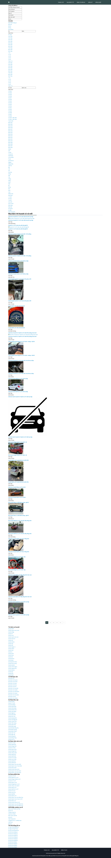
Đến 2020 (10, 124)
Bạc (9, 167)
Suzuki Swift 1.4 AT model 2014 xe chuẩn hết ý (18, 460)
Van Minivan (11, 160)
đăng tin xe (64, 850)
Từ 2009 (10, 111)
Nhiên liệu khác (11, 212)
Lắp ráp (10, 165)
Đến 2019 (10, 126)
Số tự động (10, 29)
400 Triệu (10, 43)
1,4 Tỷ (9, 56)
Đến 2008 (10, 144)
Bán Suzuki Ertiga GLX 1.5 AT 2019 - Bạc (17, 556)
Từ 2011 (10, 107)
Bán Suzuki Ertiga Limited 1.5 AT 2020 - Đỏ (17, 442)
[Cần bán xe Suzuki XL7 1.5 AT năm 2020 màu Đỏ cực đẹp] (21, 218)
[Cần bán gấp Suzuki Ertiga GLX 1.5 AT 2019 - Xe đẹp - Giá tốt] (15, 348)
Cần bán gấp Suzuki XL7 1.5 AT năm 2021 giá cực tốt (19, 279)
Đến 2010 (10, 140)
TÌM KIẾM (10, 21)
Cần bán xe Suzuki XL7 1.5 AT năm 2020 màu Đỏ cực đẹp (20, 216)
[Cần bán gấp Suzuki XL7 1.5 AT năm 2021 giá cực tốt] (15, 289)
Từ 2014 (10, 102)
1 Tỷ (9, 53)
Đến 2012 (10, 137)
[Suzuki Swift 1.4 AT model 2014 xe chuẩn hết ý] (15, 471)
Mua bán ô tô (11, 678)
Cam (9, 192)
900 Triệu (10, 51)
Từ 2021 (10, 91)
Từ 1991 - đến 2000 (12, 119)
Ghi (9, 170)
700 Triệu (10, 48)
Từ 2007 (10, 114)
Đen (9, 188)
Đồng (9, 187)
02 (50, 622)
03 (53, 622)
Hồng (9, 174)
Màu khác (10, 195)
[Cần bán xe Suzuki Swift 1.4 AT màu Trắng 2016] (15, 545)
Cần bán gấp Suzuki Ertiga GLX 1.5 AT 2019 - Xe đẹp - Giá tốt (21, 341)
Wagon (9, 162)
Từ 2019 (10, 94)
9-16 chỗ (10, 202)
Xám (9, 183)
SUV (9, 150)
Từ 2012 (10, 106)
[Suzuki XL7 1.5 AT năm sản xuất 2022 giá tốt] (18, 227)
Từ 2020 (10, 92)
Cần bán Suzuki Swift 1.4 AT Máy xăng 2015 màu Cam (20, 575)
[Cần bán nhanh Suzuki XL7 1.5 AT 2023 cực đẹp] (15, 608)
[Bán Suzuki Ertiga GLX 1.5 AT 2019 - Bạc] (15, 563)
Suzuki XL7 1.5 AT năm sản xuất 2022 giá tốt (18, 225)
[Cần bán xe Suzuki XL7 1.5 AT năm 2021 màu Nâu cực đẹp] (15, 366)
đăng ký (90, 2)
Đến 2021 (10, 122)
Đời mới (10, 24)
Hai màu (10, 172)
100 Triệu (10, 36)
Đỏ (9, 185)
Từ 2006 (10, 116)
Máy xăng (10, 205)
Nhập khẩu (10, 164)
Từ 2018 (10, 96)
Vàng (9, 180)
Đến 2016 (10, 131)
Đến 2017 (10, 129)
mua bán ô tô (70, 2)
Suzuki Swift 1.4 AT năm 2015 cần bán (16, 306)
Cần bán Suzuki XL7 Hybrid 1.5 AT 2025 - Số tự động (19, 234)
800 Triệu (10, 49)
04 (57, 622)
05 (60, 622)
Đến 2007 (10, 145)
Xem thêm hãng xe (12, 22)
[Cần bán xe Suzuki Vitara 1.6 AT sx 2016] (15, 492)
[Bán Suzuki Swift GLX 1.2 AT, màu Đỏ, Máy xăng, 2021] (15, 527)
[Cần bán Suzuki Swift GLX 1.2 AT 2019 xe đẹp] (15, 385)
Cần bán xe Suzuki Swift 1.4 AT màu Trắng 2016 (18, 538)
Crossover (10, 154)
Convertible (11, 157)
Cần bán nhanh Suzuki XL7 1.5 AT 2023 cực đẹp (18, 601)
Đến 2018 (10, 127)
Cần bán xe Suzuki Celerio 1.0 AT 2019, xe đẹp (18, 261)
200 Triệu (10, 39)
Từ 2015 (10, 101)
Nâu (9, 175)
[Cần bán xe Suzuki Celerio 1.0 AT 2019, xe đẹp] (15, 267)
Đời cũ (9, 26)
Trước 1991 (10, 121)
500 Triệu (10, 44)
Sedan (9, 149)
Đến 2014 (10, 134)
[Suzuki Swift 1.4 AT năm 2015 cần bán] (15, 316)
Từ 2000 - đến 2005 (12, 117)
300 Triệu (10, 41)
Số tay (9, 27)
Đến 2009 (10, 142)
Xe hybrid (10, 208)
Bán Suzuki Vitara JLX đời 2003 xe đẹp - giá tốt (18, 502)
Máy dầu (10, 207)
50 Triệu (10, 34)
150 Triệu (10, 38)
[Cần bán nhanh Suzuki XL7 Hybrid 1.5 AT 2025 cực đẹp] (27, 416)
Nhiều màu (10, 193)
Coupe (9, 152)
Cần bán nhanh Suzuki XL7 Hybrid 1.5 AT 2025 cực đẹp (20, 396)
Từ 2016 (10, 99)
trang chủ (61, 2)
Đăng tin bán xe (81, 2)
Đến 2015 (10, 132)
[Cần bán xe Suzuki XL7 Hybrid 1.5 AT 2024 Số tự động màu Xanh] (23, 334)
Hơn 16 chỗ (10, 203)
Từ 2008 (10, 112)
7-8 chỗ (10, 200)
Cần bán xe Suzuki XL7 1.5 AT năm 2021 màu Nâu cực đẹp (21, 360)
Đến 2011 (10, 139)
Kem (9, 190)
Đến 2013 (10, 135)
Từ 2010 (10, 109)
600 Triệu (10, 46)
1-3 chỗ (10, 197)
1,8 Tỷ (9, 59)
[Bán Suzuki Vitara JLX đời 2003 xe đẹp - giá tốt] (15, 508)
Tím (9, 177)
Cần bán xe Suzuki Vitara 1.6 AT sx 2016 (17, 487)
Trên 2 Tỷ (10, 61)
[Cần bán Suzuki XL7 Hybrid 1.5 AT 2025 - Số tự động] (15, 244)
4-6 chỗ (10, 198)
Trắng (9, 178)
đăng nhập (98, 2)
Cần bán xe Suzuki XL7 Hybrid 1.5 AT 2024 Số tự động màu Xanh (22, 332)
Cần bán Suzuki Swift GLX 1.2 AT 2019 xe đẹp (18, 378)
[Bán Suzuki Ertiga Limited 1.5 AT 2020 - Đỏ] (15, 448)
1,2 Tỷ (9, 54)
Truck (9, 159)
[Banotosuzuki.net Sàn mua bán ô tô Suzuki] (9, 2)
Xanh (9, 182)
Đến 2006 (10, 147)
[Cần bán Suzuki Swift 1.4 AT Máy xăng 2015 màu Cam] (15, 585)
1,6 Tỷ (9, 57)
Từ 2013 (10, 104)
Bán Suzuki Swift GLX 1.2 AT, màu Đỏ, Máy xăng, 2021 (19, 520)
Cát (9, 169)
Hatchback (10, 155)
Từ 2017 (10, 97)
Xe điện (10, 210)
